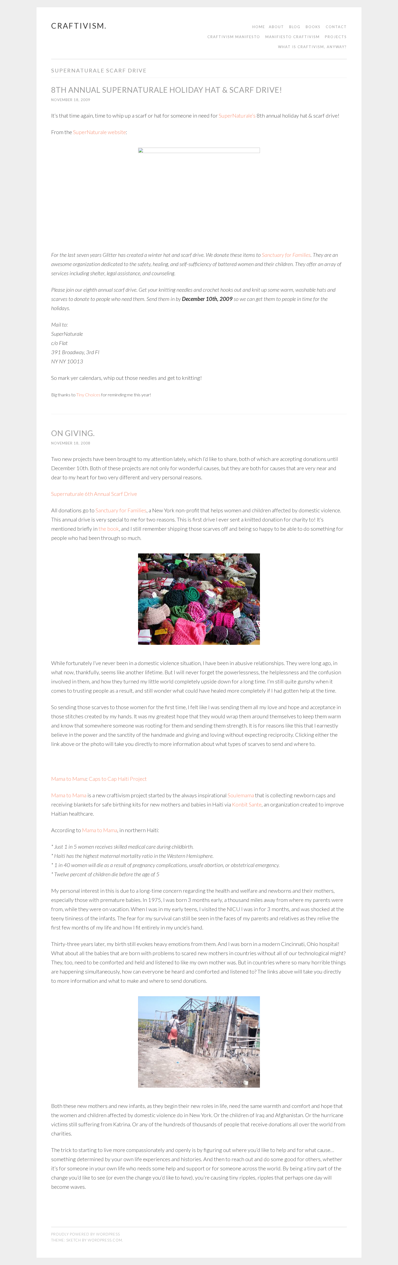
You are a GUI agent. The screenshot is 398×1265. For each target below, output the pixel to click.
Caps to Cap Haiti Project (118, 778)
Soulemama (241, 795)
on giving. (73, 433)
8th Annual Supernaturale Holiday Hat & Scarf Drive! (166, 89)
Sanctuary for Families (286, 254)
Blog (295, 27)
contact (336, 27)
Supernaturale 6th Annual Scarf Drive (94, 493)
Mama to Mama (68, 778)
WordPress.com (105, 1240)
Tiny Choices (88, 394)
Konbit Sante (247, 804)
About (276, 27)
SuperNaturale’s (237, 115)
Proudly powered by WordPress (85, 1234)
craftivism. (79, 25)
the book (109, 528)
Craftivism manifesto (233, 37)
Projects (336, 37)
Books (313, 27)
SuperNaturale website (99, 132)
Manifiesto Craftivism (292, 37)
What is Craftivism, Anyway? (312, 47)
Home (258, 27)
